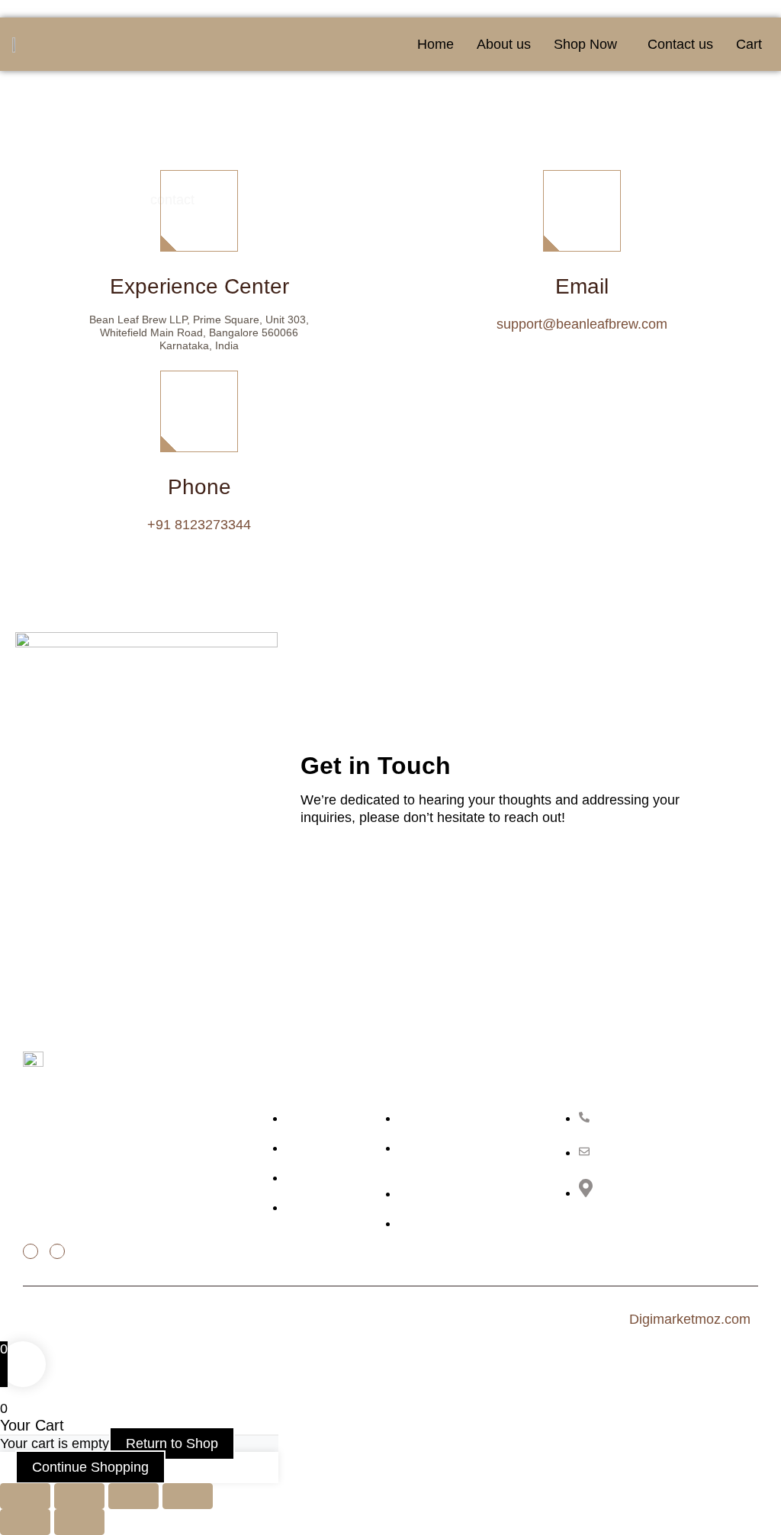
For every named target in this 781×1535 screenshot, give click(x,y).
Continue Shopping (90, 1467)
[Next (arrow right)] (79, 1522)
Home (435, 44)
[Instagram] (57, 1251)
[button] (589, 44)
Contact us (680, 44)
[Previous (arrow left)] (25, 1522)
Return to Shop (172, 1443)
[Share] (133, 1496)
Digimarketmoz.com (689, 1319)
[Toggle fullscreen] (79, 1496)
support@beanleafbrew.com (582, 324)
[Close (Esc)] (187, 1496)
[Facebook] (30, 1251)
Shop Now (585, 44)
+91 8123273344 (199, 524)
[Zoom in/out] (25, 1496)
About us (504, 44)
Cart (749, 44)
